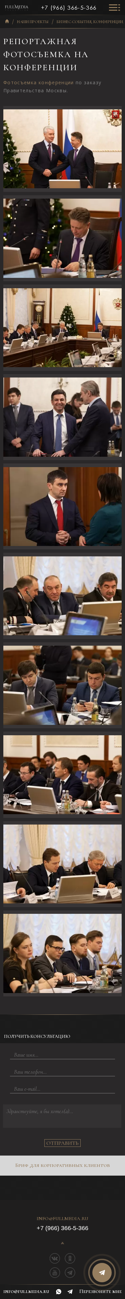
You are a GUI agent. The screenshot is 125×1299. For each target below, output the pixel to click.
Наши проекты (33, 22)
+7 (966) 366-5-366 (68, 7)
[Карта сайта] (63, 1243)
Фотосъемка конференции (38, 82)
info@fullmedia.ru (62, 1218)
